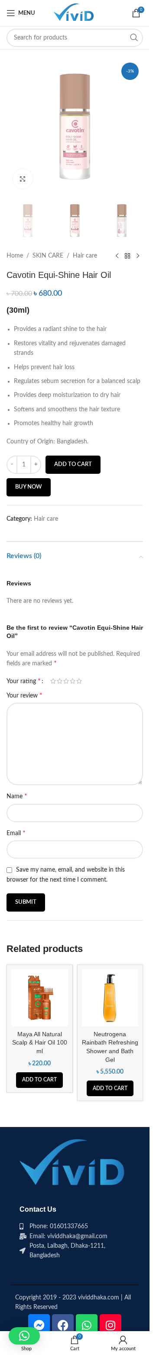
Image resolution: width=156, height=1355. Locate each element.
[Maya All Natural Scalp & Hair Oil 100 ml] (39, 997)
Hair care (85, 256)
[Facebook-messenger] (39, 1325)
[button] (39, 1080)
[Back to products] (127, 256)
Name (16, 796)
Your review (24, 695)
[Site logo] (74, 13)
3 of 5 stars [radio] (66, 681)
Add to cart (73, 464)
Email (16, 833)
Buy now (28, 487)
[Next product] (138, 256)
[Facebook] (63, 1325)
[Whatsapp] (87, 1325)
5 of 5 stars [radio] (79, 681)
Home (14, 256)
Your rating (23, 681)
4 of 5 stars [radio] (72, 681)
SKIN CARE (47, 256)
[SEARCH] (134, 38)
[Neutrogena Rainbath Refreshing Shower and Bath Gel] (110, 997)
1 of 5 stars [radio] (53, 681)
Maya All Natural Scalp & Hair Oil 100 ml (39, 1042)
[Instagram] (110, 1325)
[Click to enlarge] (22, 178)
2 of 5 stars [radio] (59, 681)
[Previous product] (117, 256)
